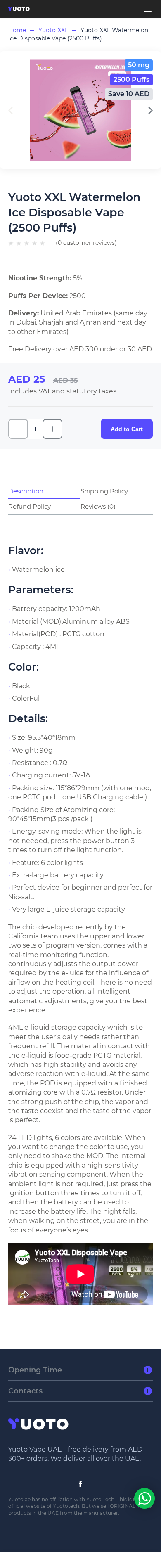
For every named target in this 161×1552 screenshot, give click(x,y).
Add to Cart (127, 429)
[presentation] (150, 110)
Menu (148, 9)
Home (17, 30)
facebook (80, 1484)
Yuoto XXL (53, 30)
